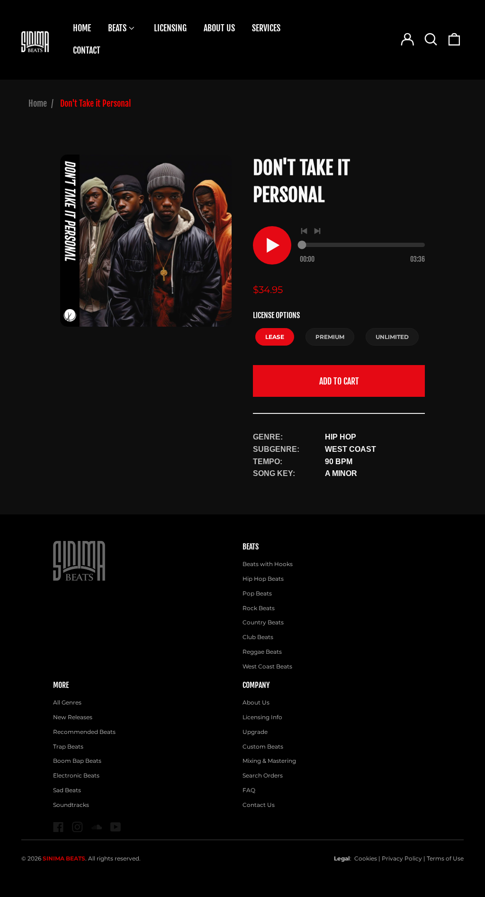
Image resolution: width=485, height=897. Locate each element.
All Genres (67, 702)
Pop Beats (257, 593)
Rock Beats (258, 608)
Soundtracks (71, 804)
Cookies (365, 858)
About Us (255, 702)
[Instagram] (77, 827)
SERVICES (266, 28)
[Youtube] (115, 827)
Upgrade (255, 731)
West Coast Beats (267, 666)
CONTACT (86, 50)
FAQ (248, 790)
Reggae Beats (262, 651)
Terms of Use (445, 858)
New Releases (72, 717)
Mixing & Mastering (269, 760)
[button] (430, 39)
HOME (82, 28)
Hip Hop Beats (263, 578)
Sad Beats (67, 790)
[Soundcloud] (96, 827)
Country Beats (263, 622)
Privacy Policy (402, 858)
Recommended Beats (84, 731)
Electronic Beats (76, 775)
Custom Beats (262, 746)
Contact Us (258, 804)
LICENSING (170, 28)
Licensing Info (262, 717)
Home (37, 103)
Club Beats (257, 637)
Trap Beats (68, 746)
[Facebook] (58, 827)
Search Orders (262, 775)
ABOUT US (219, 28)
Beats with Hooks (267, 563)
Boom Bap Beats (77, 760)
